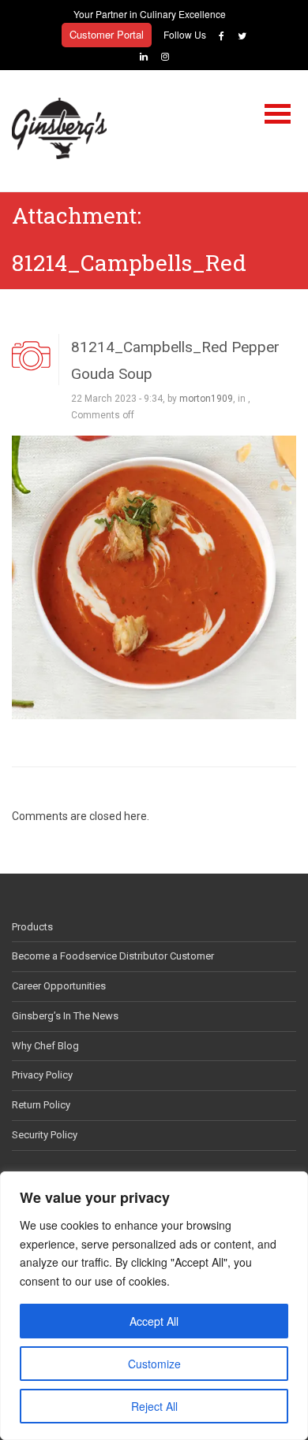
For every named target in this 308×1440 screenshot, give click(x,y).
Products (32, 927)
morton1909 (206, 398)
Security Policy (44, 1135)
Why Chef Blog (45, 1046)
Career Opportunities (59, 986)
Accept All (154, 1321)
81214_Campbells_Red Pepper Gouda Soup (175, 360)
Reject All (154, 1406)
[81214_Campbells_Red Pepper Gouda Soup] (154, 576)
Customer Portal (106, 34)
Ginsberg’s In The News (65, 1016)
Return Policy (41, 1105)
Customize (154, 1363)
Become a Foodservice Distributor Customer (113, 956)
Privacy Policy (42, 1075)
